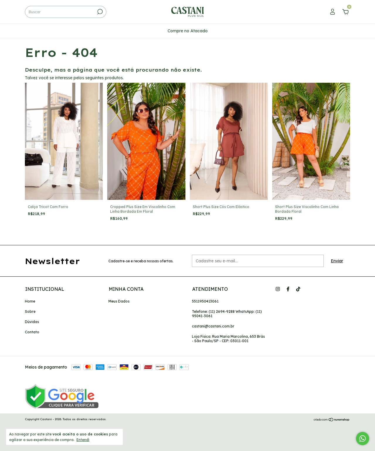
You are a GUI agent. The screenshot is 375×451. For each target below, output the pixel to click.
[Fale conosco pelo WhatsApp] (362, 438)
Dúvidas (32, 322)
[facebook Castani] (288, 289)
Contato (32, 332)
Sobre (30, 311)
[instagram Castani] (277, 289)
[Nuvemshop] (331, 420)
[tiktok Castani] (298, 289)
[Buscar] (99, 12)
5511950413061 (205, 301)
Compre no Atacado (188, 30)
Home (30, 301)
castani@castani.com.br (213, 326)
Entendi (82, 440)
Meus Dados (118, 301)
